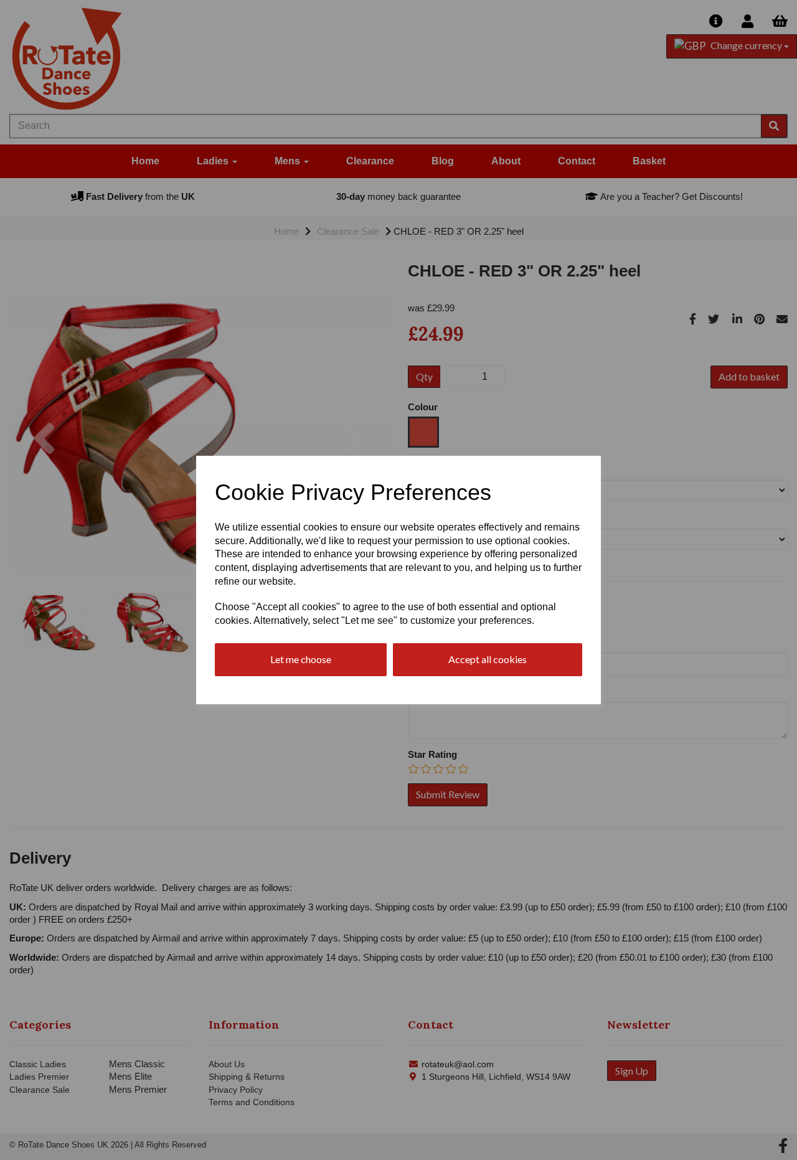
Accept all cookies (487, 659)
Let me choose (300, 659)
